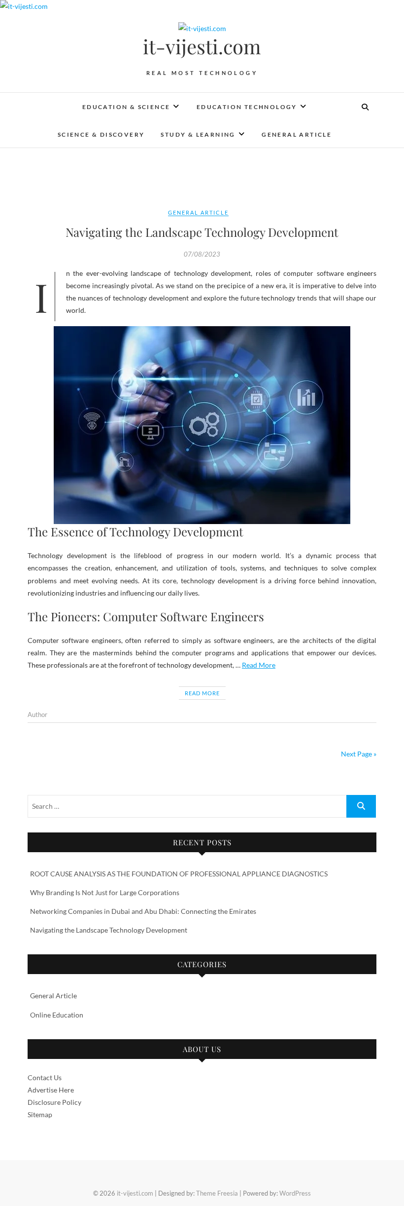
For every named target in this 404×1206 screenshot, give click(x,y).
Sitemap (40, 1114)
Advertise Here (51, 1090)
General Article (297, 134)
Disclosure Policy (54, 1102)
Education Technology (247, 107)
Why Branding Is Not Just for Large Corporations (104, 892)
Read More (258, 665)
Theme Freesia (217, 1193)
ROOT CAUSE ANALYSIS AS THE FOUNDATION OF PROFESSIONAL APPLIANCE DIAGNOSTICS (179, 873)
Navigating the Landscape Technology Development (202, 232)
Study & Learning (198, 134)
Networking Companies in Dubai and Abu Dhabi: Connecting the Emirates (143, 911)
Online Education (56, 1015)
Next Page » (358, 754)
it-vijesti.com (202, 46)
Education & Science (126, 107)
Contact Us (45, 1077)
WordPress (295, 1193)
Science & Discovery (101, 134)
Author (37, 714)
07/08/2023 (202, 254)
